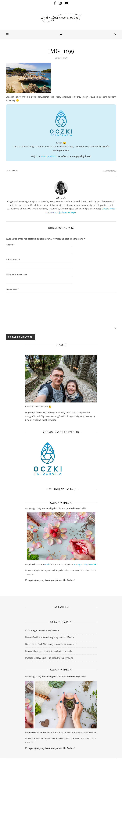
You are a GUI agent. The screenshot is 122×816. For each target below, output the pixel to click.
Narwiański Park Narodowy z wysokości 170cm (49, 637)
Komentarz (12, 289)
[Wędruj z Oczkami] (61, 18)
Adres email (13, 259)
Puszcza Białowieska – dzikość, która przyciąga (49, 657)
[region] (61, 536)
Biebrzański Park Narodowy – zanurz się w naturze (51, 644)
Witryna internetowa (16, 274)
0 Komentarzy (109, 170)
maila (47, 564)
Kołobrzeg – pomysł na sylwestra (42, 630)
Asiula (15, 170)
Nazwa (10, 244)
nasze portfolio (48, 156)
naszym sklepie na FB (85, 564)
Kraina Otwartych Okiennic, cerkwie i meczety (48, 650)
